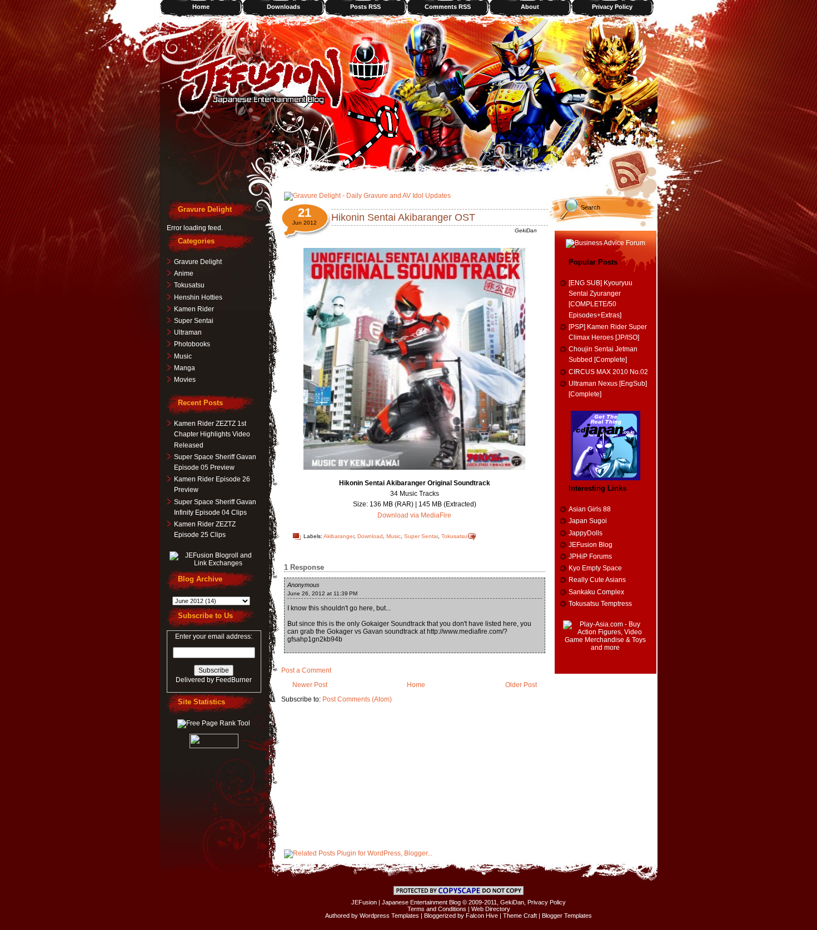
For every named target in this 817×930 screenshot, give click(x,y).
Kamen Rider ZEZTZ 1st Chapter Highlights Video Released (212, 434)
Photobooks (192, 344)
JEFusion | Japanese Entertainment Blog (406, 902)
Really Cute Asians (597, 580)
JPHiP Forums (590, 556)
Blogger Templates (567, 915)
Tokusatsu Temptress (600, 604)
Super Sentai (421, 536)
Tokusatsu (454, 536)
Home (201, 6)
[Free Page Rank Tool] (214, 723)
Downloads (283, 6)
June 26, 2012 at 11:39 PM (322, 593)
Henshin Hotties (198, 297)
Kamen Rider (194, 309)
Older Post (521, 685)
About (530, 6)
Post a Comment (306, 670)
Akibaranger (338, 536)
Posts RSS (365, 6)
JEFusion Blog (590, 545)
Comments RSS (448, 6)
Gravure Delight (198, 262)
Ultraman (188, 332)
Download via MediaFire (414, 515)
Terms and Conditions (436, 909)
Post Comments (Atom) (357, 699)
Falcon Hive (482, 915)
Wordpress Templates (389, 915)
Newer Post (309, 685)
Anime (183, 273)
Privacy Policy (612, 6)
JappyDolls (585, 533)
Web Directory (490, 909)
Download (370, 536)
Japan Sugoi (588, 521)
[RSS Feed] (632, 170)
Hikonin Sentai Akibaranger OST (403, 217)
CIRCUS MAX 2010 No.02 (608, 372)
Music (393, 536)
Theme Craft (520, 915)
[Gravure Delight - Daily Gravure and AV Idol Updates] (367, 196)
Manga (184, 368)
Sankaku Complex (596, 592)
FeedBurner (234, 680)
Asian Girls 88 (590, 509)
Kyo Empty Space (595, 568)
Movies (185, 380)
